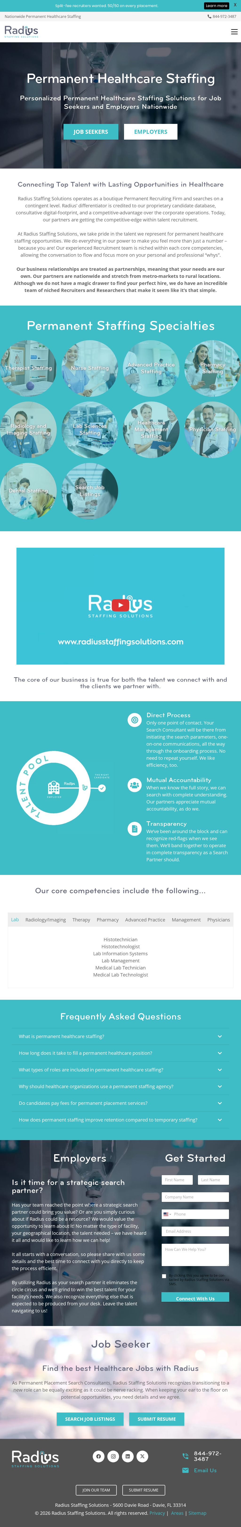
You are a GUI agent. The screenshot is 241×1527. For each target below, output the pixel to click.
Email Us (205, 1470)
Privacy (157, 1513)
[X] (142, 1456)
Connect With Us (195, 1298)
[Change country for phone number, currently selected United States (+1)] (167, 1214)
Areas (177, 1513)
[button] (234, 31)
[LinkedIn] (128, 1456)
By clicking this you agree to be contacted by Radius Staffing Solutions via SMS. (199, 1279)
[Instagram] (113, 1456)
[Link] (28, 368)
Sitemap (197, 1513)
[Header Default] (21, 32)
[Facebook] (98, 1456)
